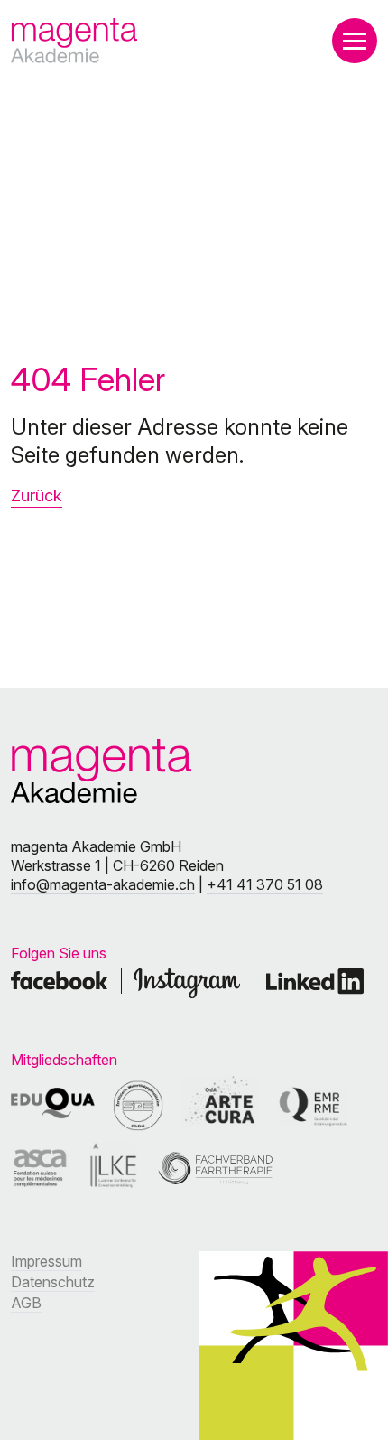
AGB (26, 1303)
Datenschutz (53, 1282)
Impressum (46, 1261)
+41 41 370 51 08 (265, 884)
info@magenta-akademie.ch (103, 884)
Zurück (36, 495)
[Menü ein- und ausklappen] (354, 40)
